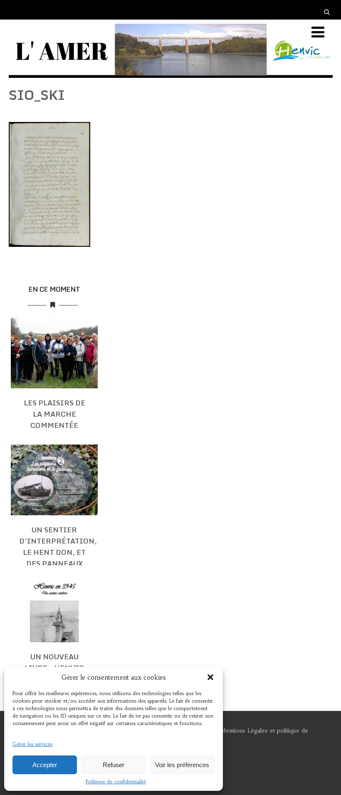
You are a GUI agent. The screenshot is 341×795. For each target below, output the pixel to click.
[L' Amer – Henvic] (171, 79)
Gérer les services (32, 744)
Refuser (113, 764)
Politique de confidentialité (116, 781)
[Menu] (317, 32)
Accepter (44, 764)
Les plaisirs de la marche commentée (54, 414)
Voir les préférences (182, 764)
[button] (210, 677)
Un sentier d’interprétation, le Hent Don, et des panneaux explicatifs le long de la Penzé (58, 557)
